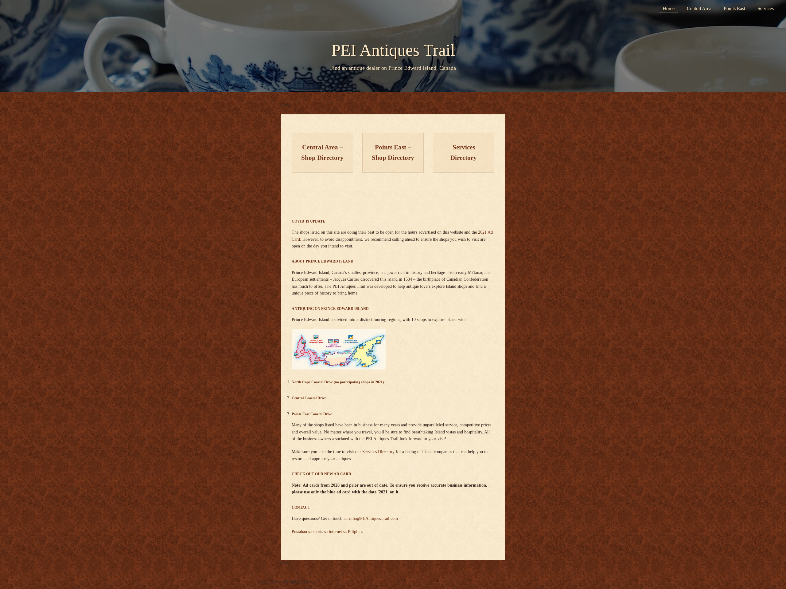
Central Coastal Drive (309, 398)
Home (669, 8)
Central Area (699, 8)
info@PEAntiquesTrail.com (373, 518)
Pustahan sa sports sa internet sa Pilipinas (327, 531)
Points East (734, 8)
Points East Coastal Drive (312, 414)
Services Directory (378, 451)
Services (765, 8)
